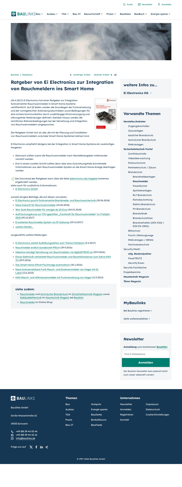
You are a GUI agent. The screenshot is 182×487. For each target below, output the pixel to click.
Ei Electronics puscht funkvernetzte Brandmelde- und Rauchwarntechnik (55, 200)
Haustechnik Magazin (57, 297)
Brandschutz (135, 172)
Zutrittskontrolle (137, 153)
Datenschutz (153, 409)
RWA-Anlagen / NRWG (140, 239)
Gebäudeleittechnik (31, 297)
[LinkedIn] (42, 447)
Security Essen (136, 262)
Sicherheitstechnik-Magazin (87, 294)
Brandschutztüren (143, 218)
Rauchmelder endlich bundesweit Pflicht (37, 247)
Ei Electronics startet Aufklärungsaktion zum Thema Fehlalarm (50, 242)
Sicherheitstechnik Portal (138, 149)
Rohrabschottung (142, 199)
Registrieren (126, 414)
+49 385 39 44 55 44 (26, 431)
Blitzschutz (134, 230)
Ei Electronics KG (136, 93)
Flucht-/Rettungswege (140, 235)
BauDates (125, 14)
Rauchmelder (27, 294)
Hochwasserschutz (138, 244)
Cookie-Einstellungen (157, 414)
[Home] (36, 400)
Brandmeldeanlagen (144, 176)
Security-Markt (132, 249)
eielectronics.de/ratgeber (84, 178)
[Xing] (47, 447)
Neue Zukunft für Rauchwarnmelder (35, 205)
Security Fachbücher (135, 267)
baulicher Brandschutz (140, 135)
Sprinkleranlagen (142, 190)
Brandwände (140, 213)
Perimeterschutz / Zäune (142, 167)
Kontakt (124, 419)
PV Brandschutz (141, 208)
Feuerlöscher (140, 185)
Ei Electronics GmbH (26, 188)
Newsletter (126, 404)
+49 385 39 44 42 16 (26, 434)
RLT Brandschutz (142, 195)
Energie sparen (99, 409)
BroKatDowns (98, 419)
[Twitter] (32, 447)
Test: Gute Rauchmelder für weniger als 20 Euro (41, 209)
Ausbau (69, 409)
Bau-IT (77, 14)
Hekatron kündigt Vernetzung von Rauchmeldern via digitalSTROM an (54, 252)
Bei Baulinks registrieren (137, 310)
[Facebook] (37, 447)
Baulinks (15, 74)
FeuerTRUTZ (135, 258)
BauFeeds (96, 424)
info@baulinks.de (25, 438)
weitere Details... (24, 226)
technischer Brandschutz (54, 294)
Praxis (68, 419)
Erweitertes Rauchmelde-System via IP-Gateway (42, 222)
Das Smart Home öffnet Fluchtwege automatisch (42, 264)
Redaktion (27, 74)
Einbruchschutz (136, 162)
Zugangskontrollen (138, 126)
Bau (67, 404)
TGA (67, 414)
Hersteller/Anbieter (135, 121)
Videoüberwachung (139, 158)
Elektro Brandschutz (144, 204)
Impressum (152, 404)
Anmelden (125, 409)
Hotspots (96, 404)
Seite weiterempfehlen (136, 318)
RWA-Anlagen (135, 144)
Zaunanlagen (135, 130)
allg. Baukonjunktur (139, 253)
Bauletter (162, 346)
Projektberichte (132, 272)
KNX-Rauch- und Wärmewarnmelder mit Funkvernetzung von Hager (53, 277)
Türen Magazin (132, 281)
